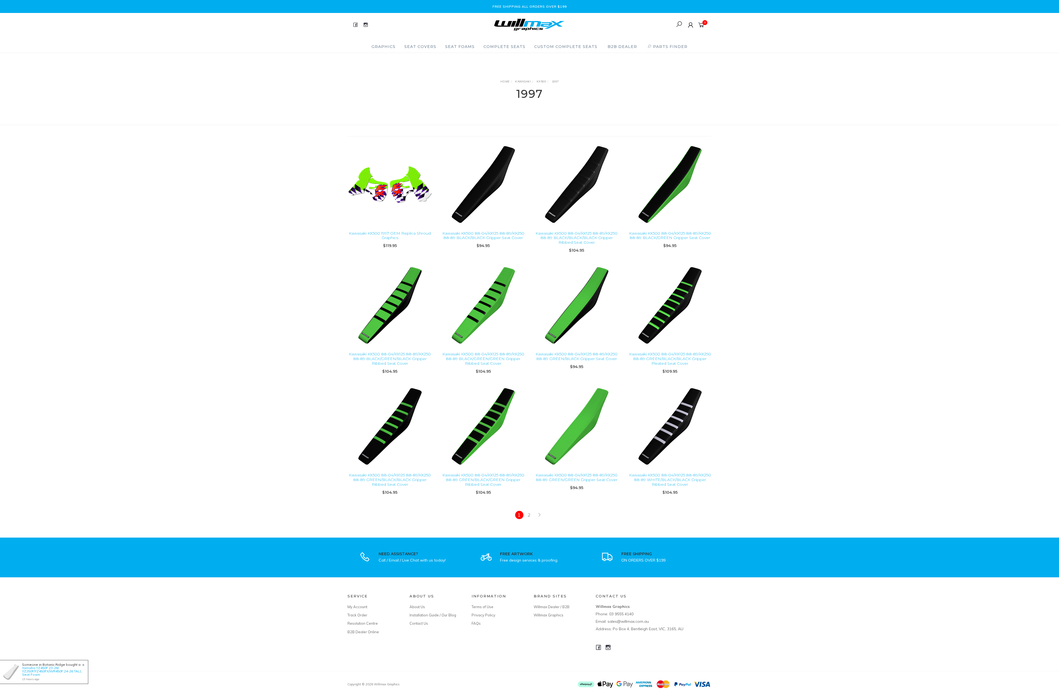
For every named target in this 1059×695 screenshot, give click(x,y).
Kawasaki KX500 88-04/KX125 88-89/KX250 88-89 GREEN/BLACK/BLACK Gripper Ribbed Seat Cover (390, 480)
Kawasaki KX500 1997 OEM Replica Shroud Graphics (390, 235)
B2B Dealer (622, 46)
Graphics (383, 46)
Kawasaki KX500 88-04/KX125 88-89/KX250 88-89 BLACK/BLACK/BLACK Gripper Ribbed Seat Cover (576, 238)
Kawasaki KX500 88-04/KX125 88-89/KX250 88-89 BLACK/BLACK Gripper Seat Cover (483, 235)
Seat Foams (460, 46)
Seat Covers (420, 46)
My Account (357, 607)
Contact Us (419, 623)
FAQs (476, 623)
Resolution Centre (362, 623)
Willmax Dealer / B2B (551, 607)
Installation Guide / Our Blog (433, 615)
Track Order (357, 615)
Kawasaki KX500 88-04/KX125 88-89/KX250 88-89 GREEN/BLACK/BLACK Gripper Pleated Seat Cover (670, 358)
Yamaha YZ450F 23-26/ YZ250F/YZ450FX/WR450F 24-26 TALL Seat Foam (52, 671)
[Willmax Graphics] (529, 24)
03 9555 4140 (621, 613)
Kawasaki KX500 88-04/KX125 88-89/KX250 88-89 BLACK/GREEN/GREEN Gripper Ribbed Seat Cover (483, 358)
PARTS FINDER (670, 46)
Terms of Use (482, 607)
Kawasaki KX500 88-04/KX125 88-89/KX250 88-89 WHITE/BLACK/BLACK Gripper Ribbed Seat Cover (670, 480)
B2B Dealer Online (363, 632)
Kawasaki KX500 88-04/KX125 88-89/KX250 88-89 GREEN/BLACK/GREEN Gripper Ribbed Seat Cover (483, 480)
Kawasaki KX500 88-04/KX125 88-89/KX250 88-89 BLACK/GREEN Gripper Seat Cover (670, 235)
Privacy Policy (483, 615)
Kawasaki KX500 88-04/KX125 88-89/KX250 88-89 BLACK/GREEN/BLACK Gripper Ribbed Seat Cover (390, 358)
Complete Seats (504, 46)
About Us (417, 607)
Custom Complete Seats (565, 46)
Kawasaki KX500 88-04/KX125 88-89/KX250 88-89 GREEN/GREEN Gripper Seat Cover (576, 477)
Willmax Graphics (548, 615)
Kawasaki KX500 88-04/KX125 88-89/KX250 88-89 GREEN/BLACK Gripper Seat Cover (576, 356)
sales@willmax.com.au (628, 621)
